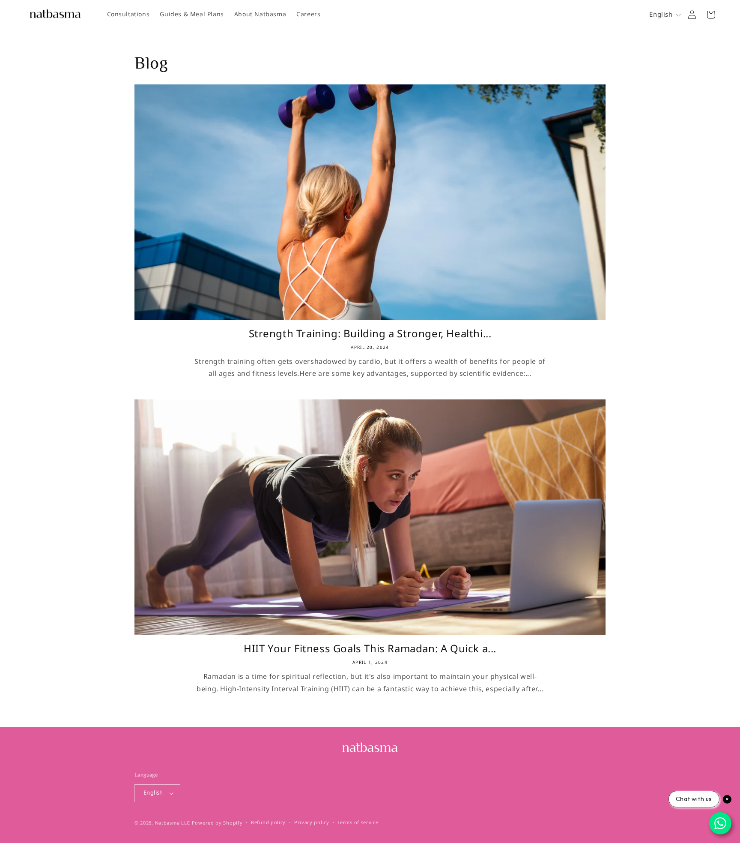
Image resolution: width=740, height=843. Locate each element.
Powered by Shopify (217, 823)
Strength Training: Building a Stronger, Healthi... (370, 334)
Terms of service (357, 823)
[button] (665, 15)
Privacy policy (311, 823)
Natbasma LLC (172, 823)
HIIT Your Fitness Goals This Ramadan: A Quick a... (370, 649)
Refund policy (268, 823)
